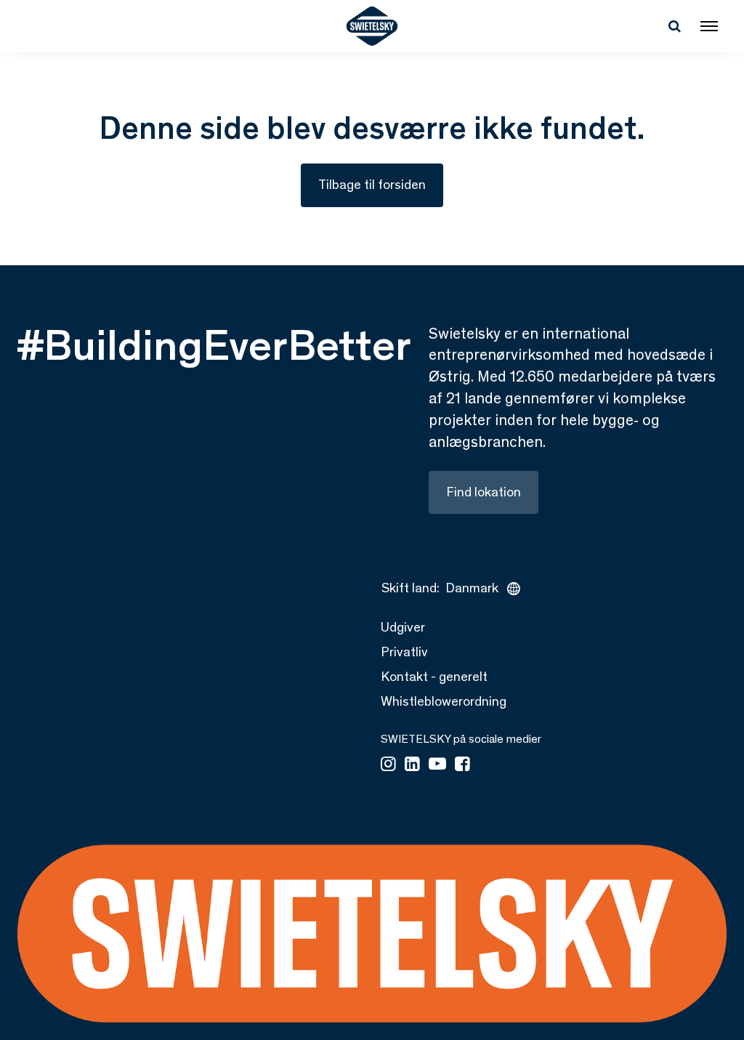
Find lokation (483, 492)
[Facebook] (462, 765)
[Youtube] (437, 765)
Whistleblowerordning (443, 701)
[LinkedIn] (412, 765)
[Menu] (709, 26)
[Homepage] (372, 26)
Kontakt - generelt (434, 677)
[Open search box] (674, 26)
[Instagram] (388, 765)
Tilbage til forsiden (372, 185)
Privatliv (404, 652)
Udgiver (403, 627)
